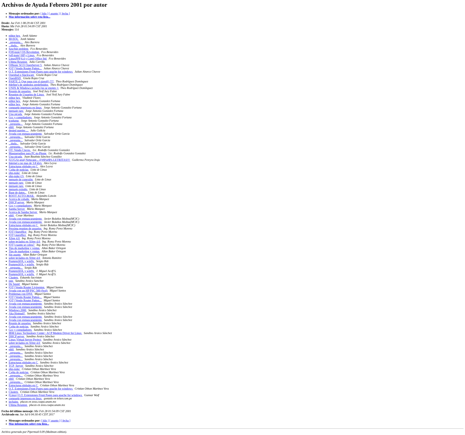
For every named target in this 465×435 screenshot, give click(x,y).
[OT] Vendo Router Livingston (27, 287)
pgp (11, 280)
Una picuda (16, 114)
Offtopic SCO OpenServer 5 (25, 65)
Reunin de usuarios (20, 91)
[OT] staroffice (18, 235)
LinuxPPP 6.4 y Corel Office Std (28, 58)
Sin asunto (15, 254)
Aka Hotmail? (17, 313)
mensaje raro (16, 110)
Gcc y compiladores (20, 117)
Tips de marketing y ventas (24, 248)
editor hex (15, 35)
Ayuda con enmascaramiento (26, 133)
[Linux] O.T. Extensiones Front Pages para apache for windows (46, 395)
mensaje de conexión (21, 179)
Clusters (14, 277)
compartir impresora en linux (25, 107)
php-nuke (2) (16, 176)
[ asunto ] (54, 13)
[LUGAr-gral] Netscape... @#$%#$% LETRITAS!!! (39, 159)
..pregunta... (16, 42)
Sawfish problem (19, 48)
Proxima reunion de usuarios (25, 228)
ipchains (14, 401)
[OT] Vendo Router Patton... (25, 68)
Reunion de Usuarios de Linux (27, 94)
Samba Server (17, 208)
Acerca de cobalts (19, 199)
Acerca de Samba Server (23, 212)
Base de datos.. (18, 192)
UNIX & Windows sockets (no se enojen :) (34, 88)
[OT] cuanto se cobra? (22, 244)
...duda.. (14, 45)
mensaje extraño (18, 189)
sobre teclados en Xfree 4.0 (25, 241)
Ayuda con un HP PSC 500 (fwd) (28, 290)
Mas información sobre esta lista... (29, 16)
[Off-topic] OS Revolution (24, 52)
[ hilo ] (44, 13)
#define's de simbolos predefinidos (29, 84)
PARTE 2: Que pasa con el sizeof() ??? (31, 81)
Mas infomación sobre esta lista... (29, 423)
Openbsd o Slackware (22, 74)
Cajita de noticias (19, 169)
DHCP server (17, 202)
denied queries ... (19, 130)
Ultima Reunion (18, 61)
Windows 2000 (18, 310)
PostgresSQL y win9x (22, 261)
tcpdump (14, 120)
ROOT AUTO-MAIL (22, 195)
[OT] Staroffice (18, 231)
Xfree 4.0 (14, 238)
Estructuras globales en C (24, 166)
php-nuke (14, 172)
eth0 (11, 127)
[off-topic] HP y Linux (22, 55)
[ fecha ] (65, 13)
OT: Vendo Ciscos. (20, 150)
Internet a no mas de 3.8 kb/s (25, 163)
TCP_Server (16, 365)
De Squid (14, 284)
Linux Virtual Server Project (25, 339)
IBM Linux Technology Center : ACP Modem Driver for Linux (45, 333)
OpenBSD (15, 78)
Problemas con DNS (21, 293)
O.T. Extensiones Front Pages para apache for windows (41, 71)
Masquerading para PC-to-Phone (28, 153)
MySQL (14, 38)
